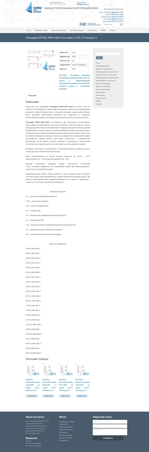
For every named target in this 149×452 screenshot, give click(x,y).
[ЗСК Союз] (34, 8)
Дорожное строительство (104, 69)
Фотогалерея (100, 95)
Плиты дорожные (65, 427)
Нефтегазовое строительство (105, 80)
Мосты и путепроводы (103, 83)
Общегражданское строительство (107, 72)
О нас (29, 30)
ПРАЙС (103, 30)
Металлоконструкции (77, 30)
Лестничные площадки (80, 75)
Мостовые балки (65, 435)
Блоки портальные (66, 429)
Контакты (113, 30)
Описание (32, 95)
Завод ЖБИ (63, 424)
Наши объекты (101, 98)
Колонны (63, 432)
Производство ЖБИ (41, 30)
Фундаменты (64, 440)
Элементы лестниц (78, 83)
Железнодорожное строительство (107, 77)
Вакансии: (32, 438)
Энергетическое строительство (106, 75)
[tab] (32, 95)
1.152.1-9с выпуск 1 (68, 86)
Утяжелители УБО (66, 438)
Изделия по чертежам (58, 30)
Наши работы (92, 30)
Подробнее (31, 396)
